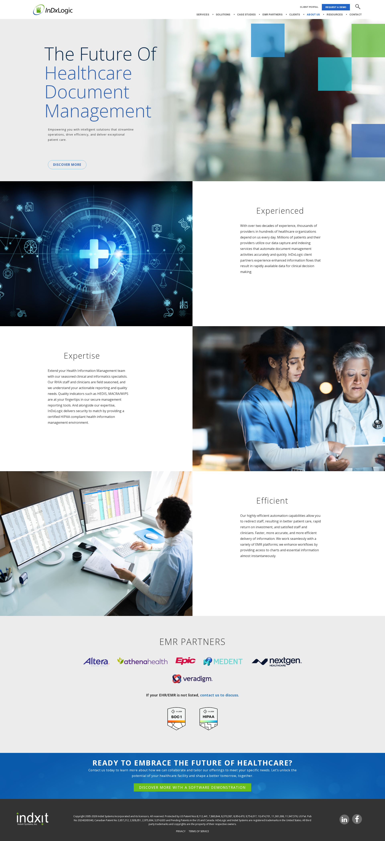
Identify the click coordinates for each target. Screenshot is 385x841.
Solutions (223, 14)
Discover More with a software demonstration (192, 787)
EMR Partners (272, 14)
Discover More (67, 164)
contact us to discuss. (219, 695)
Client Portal (309, 6)
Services (203, 14)
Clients (294, 14)
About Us (313, 14)
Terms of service (199, 831)
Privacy (180, 831)
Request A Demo (335, 7)
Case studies (246, 14)
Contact (356, 14)
